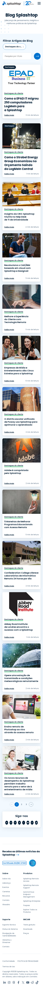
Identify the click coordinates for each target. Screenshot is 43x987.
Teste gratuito (29, 925)
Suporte (6, 919)
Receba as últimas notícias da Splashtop (21, 853)
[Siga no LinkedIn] (6, 823)
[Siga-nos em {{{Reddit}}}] (32, 823)
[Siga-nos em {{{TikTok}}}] (36, 823)
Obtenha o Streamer (6, 941)
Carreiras (6, 891)
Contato (5, 900)
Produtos (27, 873)
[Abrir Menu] (39, 3)
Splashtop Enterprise (31, 901)
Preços (26, 933)
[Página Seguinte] (31, 804)
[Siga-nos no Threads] (15, 823)
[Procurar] (37, 56)
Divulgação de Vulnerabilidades (9, 934)
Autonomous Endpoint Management (29, 894)
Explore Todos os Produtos (30, 910)
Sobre (5, 873)
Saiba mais (9, 115)
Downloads (27, 929)
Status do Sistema (10, 929)
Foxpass (26, 905)
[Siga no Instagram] (11, 823)
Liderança (6, 883)
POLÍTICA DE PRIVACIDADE (28, 961)
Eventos (5, 887)
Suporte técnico (9, 925)
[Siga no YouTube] (28, 823)
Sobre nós (6, 878)
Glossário (6, 904)
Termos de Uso (8, 966)
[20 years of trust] (27, 3)
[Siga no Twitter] (23, 823)
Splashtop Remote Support (31, 886)
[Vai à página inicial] (11, 3)
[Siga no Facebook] (19, 823)
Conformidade (8, 961)
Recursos (6, 896)
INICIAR (26, 919)
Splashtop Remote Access (31, 879)
